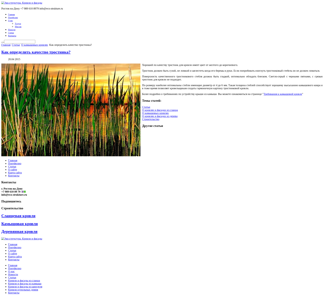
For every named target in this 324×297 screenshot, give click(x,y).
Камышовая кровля (19, 223)
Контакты (12, 36)
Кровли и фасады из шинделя (25, 286)
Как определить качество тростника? (36, 52)
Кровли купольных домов (23, 289)
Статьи (11, 33)
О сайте (12, 169)
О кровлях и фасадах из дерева (160, 116)
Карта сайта (15, 172)
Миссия (18, 27)
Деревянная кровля (19, 231)
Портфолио (13, 17)
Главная (11, 14)
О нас (10, 20)
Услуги (18, 23)
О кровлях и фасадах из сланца (160, 110)
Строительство (150, 119)
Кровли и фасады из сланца (24, 280)
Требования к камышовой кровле (283, 94)
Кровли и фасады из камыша (24, 283)
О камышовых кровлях (34, 44)
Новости (11, 30)
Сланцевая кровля (18, 216)
